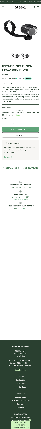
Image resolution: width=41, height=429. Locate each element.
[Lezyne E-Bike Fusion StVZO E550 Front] (15, 56)
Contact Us (8, 157)
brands (24, 208)
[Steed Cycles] (20, 7)
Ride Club (20, 383)
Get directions (20, 370)
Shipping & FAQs (20, 414)
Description (7, 84)
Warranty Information (21, 400)
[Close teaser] (30, 420)
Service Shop (20, 397)
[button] (33, 7)
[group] (20, 2)
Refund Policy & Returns (20, 417)
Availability (20, 110)
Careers (20, 407)
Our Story (20, 376)
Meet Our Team (20, 387)
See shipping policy (20, 199)
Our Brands (20, 393)
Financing (20, 404)
